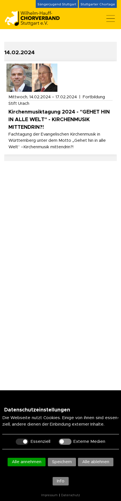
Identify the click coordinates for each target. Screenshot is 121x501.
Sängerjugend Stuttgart (56, 4)
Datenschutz (70, 495)
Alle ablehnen (95, 462)
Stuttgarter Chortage (97, 4)
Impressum (49, 495)
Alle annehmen (26, 462)
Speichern (62, 462)
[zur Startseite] (35, 23)
